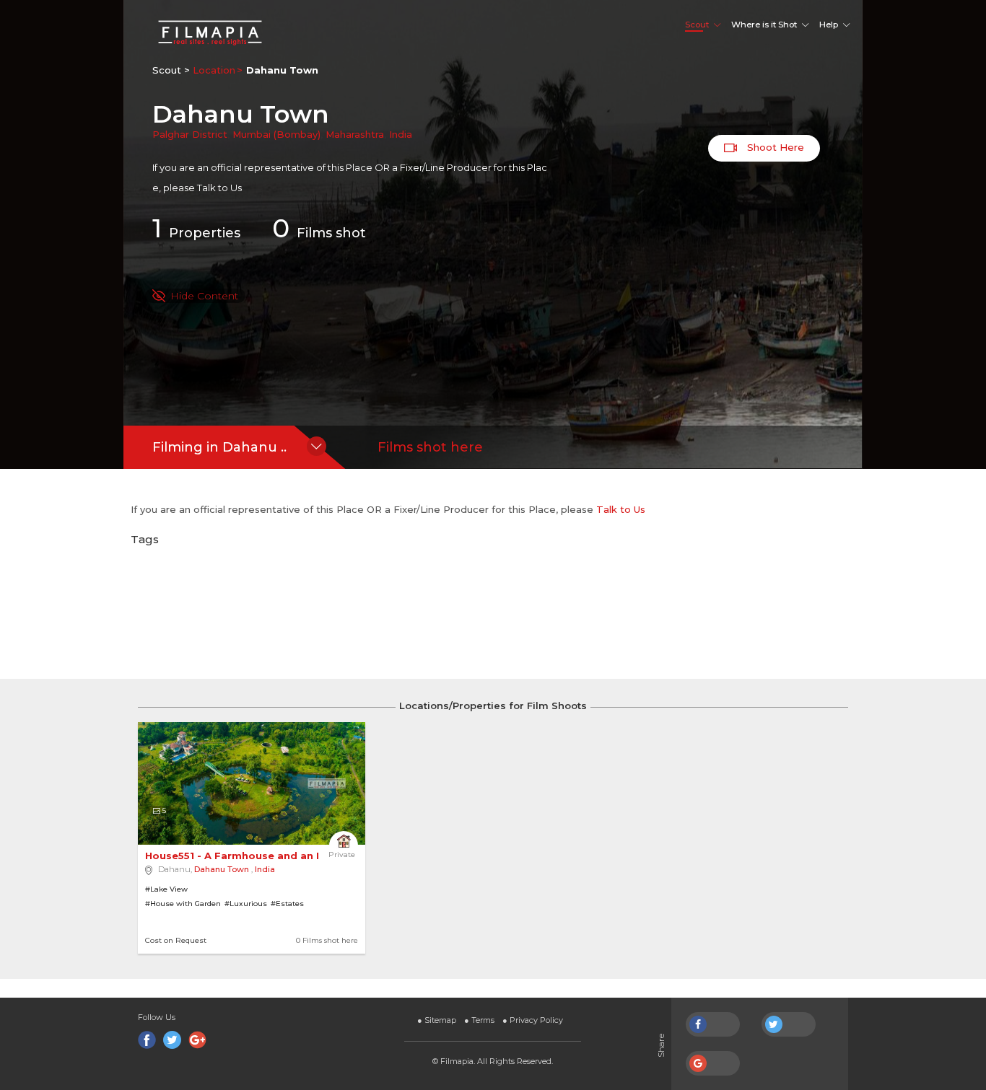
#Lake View (166, 889)
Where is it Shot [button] (764, 24)
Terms (479, 1020)
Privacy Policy (532, 1020)
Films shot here (430, 447)
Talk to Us (219, 187)
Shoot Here (774, 147)
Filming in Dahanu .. (219, 447)
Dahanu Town (221, 869)
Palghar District (189, 134)
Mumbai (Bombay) (276, 134)
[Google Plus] (197, 1040)
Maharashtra (355, 134)
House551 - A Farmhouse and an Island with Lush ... (280, 856)
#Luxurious (245, 903)
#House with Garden (183, 903)
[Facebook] (147, 1040)
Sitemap (436, 1020)
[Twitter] (172, 1040)
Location (214, 70)
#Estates (287, 903)
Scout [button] (697, 24)
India (400, 134)
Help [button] (828, 24)
